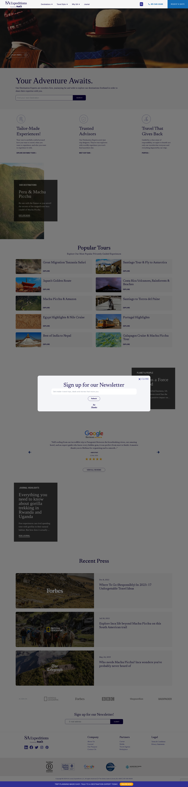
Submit (94, 398)
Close (145, 379)
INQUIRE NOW (126, 784)
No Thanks (94, 406)
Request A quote (178, 4)
